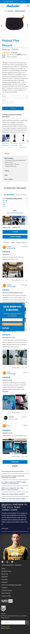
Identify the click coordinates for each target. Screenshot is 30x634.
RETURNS (4, 579)
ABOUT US (5, 574)
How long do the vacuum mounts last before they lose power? (13, 476)
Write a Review (18, 237)
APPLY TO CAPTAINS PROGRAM (11, 585)
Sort (13, 242)
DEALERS (4, 582)
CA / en (23, 1)
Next (27, 25)
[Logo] (13, 6)
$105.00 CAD (22, 147)
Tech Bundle (5, 143)
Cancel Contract (6, 596)
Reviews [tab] (6, 228)
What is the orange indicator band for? (13, 494)
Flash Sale (10, 11)
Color (3, 94)
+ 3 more (23, 452)
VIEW (15, 554)
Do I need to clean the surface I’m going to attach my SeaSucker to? (14, 482)
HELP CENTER (6, 593)
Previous (1, 25)
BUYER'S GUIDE (6, 571)
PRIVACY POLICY (7, 590)
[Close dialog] (23, 304)
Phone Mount (14, 143)
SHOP (3, 568)
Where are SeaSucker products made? (13, 498)
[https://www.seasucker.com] (5, 11)
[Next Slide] (26, 220)
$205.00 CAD (5, 145)
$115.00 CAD (14, 145)
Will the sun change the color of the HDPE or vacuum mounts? (12, 488)
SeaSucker (6, 49)
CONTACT (4, 587)
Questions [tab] (16, 228)
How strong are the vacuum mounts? (13, 471)
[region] (15, 220)
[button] (28, 6)
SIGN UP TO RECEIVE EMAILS (12, 324)
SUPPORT (5, 577)
